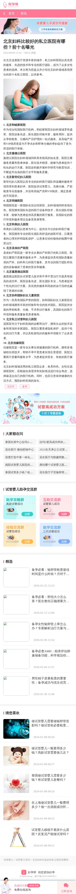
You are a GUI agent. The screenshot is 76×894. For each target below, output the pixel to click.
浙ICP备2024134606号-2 (45, 876)
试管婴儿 (8, 860)
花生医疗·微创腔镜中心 (19, 449)
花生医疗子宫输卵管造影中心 (57, 472)
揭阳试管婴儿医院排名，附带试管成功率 (30, 464)
